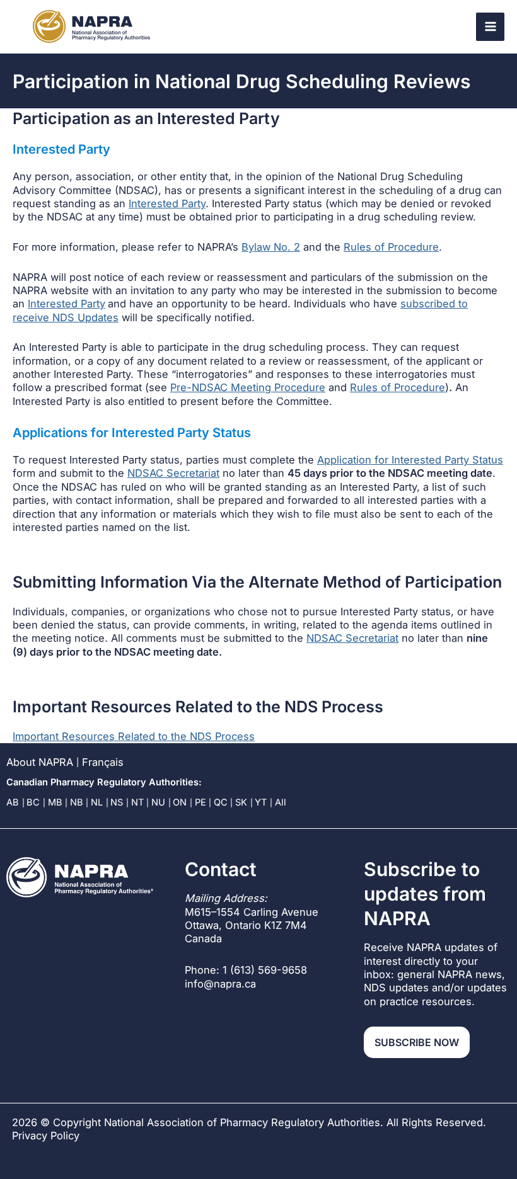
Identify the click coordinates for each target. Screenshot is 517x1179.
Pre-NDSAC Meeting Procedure (247, 387)
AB (12, 802)
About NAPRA (39, 762)
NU (158, 802)
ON (180, 802)
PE (200, 802)
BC (33, 802)
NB (76, 802)
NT (137, 802)
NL (97, 802)
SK (241, 802)
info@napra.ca (220, 983)
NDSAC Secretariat (173, 473)
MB (55, 802)
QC (221, 802)
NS (116, 802)
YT (261, 802)
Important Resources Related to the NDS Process (134, 736)
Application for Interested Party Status (410, 459)
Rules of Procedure (391, 247)
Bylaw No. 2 (270, 247)
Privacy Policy (45, 1136)
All (280, 802)
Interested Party (167, 203)
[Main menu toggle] (490, 27)
